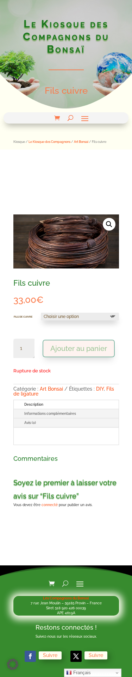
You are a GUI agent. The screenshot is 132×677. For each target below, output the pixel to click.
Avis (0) (30, 423)
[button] (109, 224)
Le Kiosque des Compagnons (49, 142)
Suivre (50, 655)
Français (81, 672)
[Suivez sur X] (76, 656)
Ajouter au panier (78, 348)
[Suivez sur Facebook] (30, 656)
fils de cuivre (23, 316)
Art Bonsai (81, 142)
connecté (50, 505)
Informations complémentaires (50, 414)
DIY (100, 389)
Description (33, 404)
